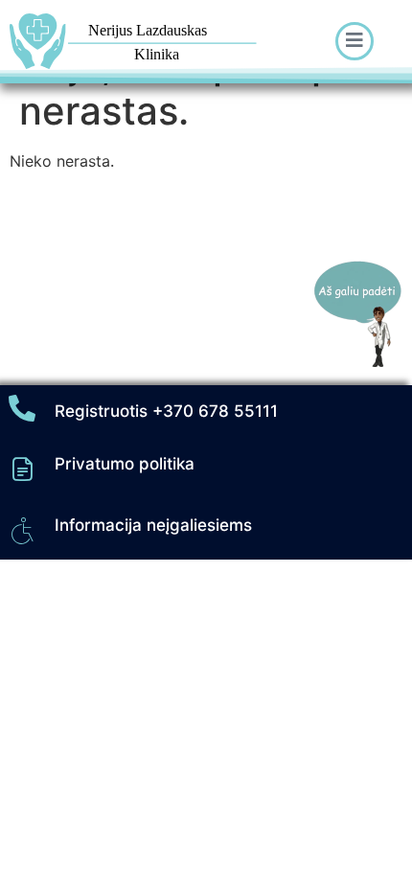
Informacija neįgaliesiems (153, 525)
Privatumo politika (125, 463)
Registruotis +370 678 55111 (166, 411)
